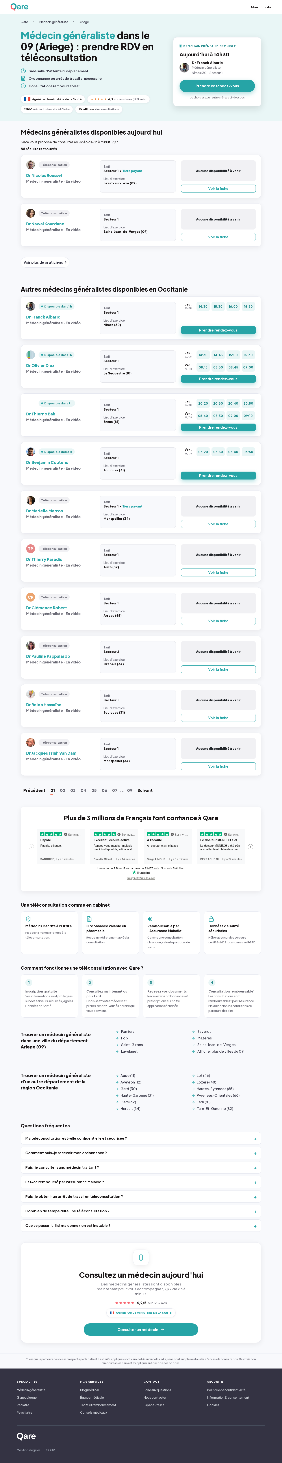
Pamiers (127, 1031)
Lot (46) (203, 1075)
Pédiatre (23, 1405)
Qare (24, 22)
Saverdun (205, 1031)
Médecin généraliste (53, 22)
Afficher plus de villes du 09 (220, 1051)
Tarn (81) (203, 1102)
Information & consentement (228, 1397)
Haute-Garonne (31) (137, 1095)
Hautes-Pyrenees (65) (215, 1088)
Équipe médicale (92, 1397)
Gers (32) (128, 1102)
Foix (124, 1038)
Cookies (213, 1405)
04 (83, 790)
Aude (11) (128, 1075)
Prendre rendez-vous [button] (218, 330)
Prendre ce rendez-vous (217, 85)
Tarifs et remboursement (98, 1405)
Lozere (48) (206, 1082)
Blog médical (89, 1390)
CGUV (50, 1450)
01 (52, 790)
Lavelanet (129, 1051)
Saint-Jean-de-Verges (216, 1044)
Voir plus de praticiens (43, 262)
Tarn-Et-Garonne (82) (215, 1108)
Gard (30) (129, 1088)
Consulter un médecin (137, 1329)
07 (114, 790)
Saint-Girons (132, 1044)
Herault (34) (130, 1108)
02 (62, 790)
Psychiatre (24, 1412)
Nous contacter (155, 1397)
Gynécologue (27, 1397)
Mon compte (261, 7)
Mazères (204, 1038)
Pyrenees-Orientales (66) (218, 1095)
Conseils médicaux (93, 1412)
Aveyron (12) (131, 1082)
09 (129, 790)
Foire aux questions (157, 1390)
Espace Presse (154, 1405)
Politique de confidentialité (226, 1390)
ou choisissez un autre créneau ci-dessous (217, 97)
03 (73, 790)
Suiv (145, 790)
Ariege (84, 22)
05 (94, 790)
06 (104, 790)
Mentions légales (29, 1450)
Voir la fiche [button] (218, 188)
